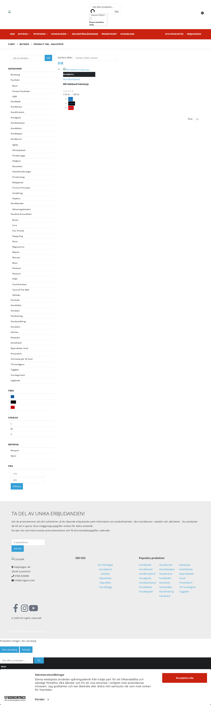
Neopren (15, 450)
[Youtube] (33, 608)
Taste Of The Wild (20, 289)
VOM (14, 96)
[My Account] (194, 14)
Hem (12, 33)
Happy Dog (17, 236)
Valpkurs (16, 198)
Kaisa (14, 241)
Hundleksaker (17, 203)
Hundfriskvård (17, 112)
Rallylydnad (17, 182)
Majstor (16, 252)
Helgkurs (16, 161)
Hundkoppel (16, 133)
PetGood (16, 268)
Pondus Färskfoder (21, 91)
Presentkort (109, 33)
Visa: (190, 118)
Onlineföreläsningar (85, 33)
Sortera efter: (65, 57)
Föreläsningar (19, 155)
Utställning (17, 193)
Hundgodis (16, 117)
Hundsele (15, 300)
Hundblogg (127, 33)
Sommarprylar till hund (21, 359)
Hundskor (15, 310)
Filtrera (17, 486)
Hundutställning (18, 321)
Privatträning (18, 177)
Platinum (16, 273)
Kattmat (14, 332)
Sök (48, 57)
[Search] (39, 660)
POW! (14, 279)
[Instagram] (24, 608)
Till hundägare (17, 364)
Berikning (15, 74)
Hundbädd (16, 101)
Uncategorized (18, 375)
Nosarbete (17, 166)
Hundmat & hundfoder (21, 214)
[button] (59, 63)
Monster (16, 257)
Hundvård (15, 326)
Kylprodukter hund (19, 348)
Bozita (15, 220)
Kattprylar (15, 337)
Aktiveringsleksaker (21, 209)
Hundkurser (58, 33)
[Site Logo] (23, 14)
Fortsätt (26, 649)
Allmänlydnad (18, 150)
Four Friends (18, 230)
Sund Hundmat (19, 284)
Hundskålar (16, 305)
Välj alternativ (199, 69)
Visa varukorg (9, 649)
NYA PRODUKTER (174, 33)
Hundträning (17, 316)
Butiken (23, 33)
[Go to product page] (79, 69)
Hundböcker (16, 106)
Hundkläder (16, 128)
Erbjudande (194, 33)
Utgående (15, 380)
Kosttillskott (16, 342)
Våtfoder (16, 295)
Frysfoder (39, 33)
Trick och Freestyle (21, 187)
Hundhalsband (17, 122)
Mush (15, 85)
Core (14, 225)
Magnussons (18, 246)
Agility (15, 144)
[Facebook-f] (16, 608)
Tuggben (15, 369)
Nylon (13, 455)
